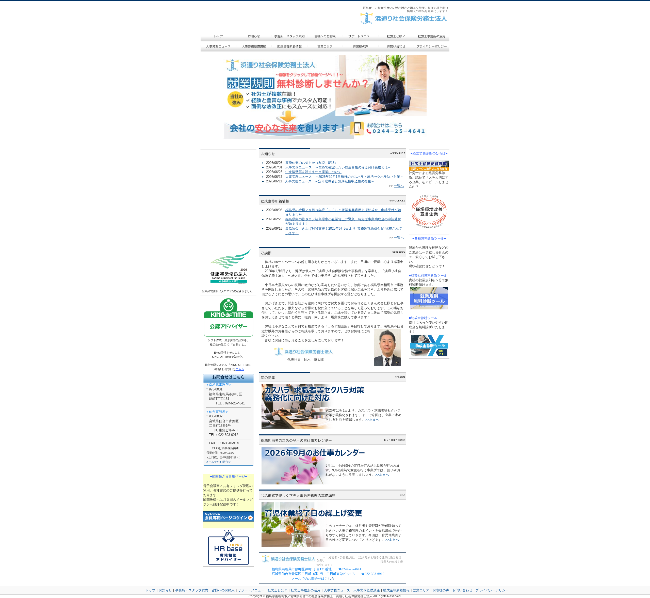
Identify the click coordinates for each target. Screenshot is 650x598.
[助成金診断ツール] (429, 345)
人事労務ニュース (337, 590)
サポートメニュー (251, 590)
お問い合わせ (462, 590)
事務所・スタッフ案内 (191, 590)
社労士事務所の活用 (305, 590)
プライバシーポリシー (492, 590)
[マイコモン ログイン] (228, 516)
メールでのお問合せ (218, 461)
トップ (150, 590)
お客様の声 (441, 590)
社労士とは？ (277, 590)
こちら (329, 578)
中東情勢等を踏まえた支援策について (313, 172)
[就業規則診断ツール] (429, 298)
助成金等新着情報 (396, 590)
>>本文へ (372, 419)
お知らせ (165, 590)
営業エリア (421, 590)
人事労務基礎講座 (366, 590)
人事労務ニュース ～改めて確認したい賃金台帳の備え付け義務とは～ (338, 167)
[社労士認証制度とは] (429, 166)
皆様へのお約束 (223, 590)
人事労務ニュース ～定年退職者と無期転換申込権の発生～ (329, 181)
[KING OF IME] (228, 337)
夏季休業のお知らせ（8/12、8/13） (311, 163)
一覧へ (399, 186)
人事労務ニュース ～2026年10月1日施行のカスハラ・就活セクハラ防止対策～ (344, 177)
